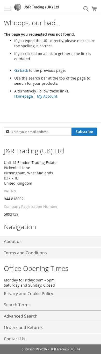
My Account (47, 96)
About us (12, 241)
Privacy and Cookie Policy (28, 293)
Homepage (23, 96)
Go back (21, 70)
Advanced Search (21, 316)
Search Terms (17, 305)
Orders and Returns (23, 327)
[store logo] (37, 7)
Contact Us (14, 339)
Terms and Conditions (25, 253)
